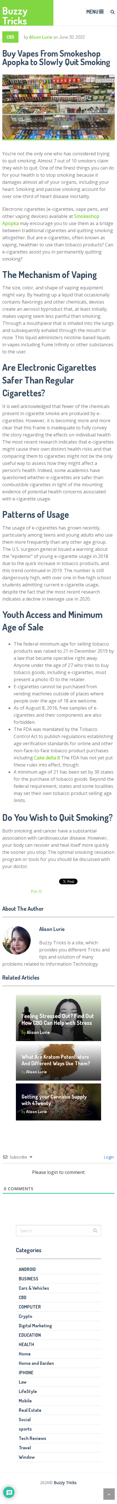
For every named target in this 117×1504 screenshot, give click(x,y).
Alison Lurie (40, 37)
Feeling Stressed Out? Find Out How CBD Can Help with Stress (58, 1019)
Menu (92, 12)
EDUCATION (30, 1335)
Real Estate (30, 1410)
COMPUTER (30, 1307)
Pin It (36, 891)
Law (22, 1382)
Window (27, 1457)
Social (25, 1419)
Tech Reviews (32, 1438)
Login (108, 1157)
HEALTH (26, 1344)
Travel (25, 1448)
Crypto (25, 1316)
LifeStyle (28, 1391)
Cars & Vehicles (34, 1288)
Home (25, 1354)
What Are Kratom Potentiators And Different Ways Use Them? (56, 1060)
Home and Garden (36, 1363)
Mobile (25, 1401)
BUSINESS (28, 1279)
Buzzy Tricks (15, 16)
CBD (10, 37)
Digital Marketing (35, 1325)
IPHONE (26, 1372)
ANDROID (27, 1269)
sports (25, 1429)
